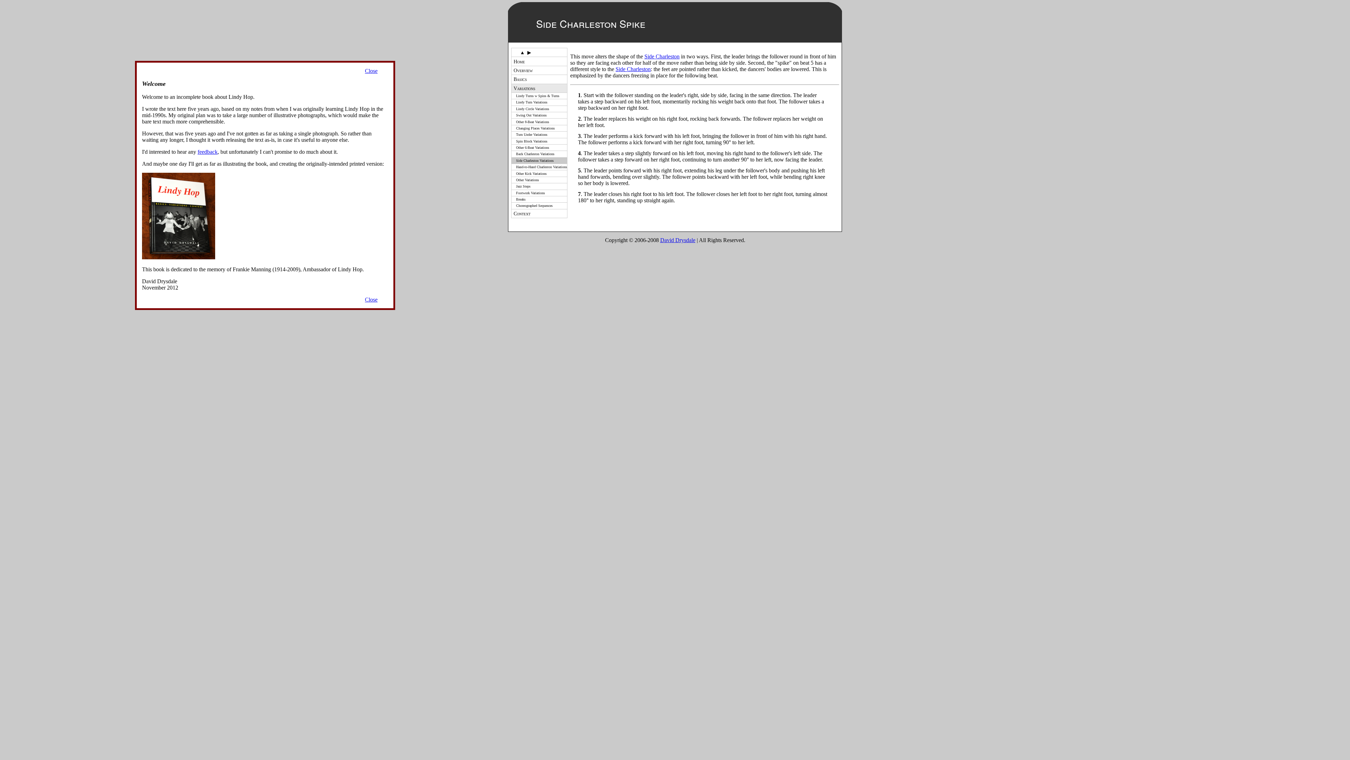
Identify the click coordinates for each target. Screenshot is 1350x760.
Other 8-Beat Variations (532, 122)
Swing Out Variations (531, 115)
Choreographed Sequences (534, 206)
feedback (208, 152)
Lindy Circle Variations (532, 109)
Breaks (521, 199)
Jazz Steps (523, 186)
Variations (524, 88)
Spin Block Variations (531, 141)
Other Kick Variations (531, 174)
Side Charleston (662, 56)
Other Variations (527, 180)
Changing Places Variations (535, 128)
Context (522, 213)
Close (371, 71)
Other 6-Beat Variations (532, 148)
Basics (520, 79)
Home (519, 61)
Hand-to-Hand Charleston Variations (541, 167)
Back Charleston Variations (535, 154)
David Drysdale (677, 240)
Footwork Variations (530, 193)
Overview (523, 70)
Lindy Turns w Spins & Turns (537, 96)
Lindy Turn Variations (531, 102)
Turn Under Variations (531, 135)
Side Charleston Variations (535, 161)
